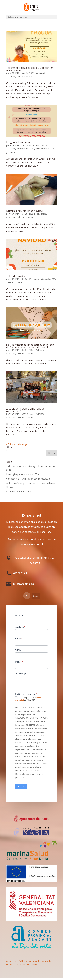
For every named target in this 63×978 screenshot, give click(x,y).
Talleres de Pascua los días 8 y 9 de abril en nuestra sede (29, 69)
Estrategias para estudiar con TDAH (23, 474)
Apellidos (20, 627)
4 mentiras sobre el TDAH (18, 491)
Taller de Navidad (15, 276)
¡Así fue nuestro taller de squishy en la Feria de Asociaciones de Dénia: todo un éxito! (30, 346)
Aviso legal (11, 960)
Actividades (41, 73)
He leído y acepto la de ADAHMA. (30, 698)
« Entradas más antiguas (18, 444)
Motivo (19, 662)
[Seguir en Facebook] (26, 595)
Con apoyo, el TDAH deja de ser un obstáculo (28, 478)
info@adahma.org (24, 584)
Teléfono (19, 650)
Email (18, 638)
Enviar (21, 786)
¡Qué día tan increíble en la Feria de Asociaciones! (25, 410)
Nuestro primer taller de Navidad (24, 210)
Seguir (36, 596)
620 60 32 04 (20, 573)
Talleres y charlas (24, 76)
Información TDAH (25, 148)
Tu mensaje (21, 673)
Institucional (41, 148)
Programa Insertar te (18, 142)
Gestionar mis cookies (26, 964)
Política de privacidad (29, 960)
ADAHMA (14, 73)
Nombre (19, 615)
